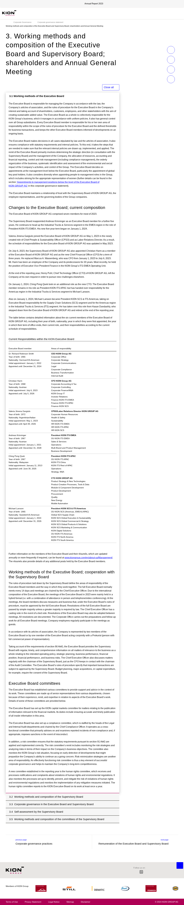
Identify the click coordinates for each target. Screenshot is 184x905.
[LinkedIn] (134, 872)
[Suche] (175, 13)
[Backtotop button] (180, 865)
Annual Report (94, 3)
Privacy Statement (33, 902)
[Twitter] (147, 872)
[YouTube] (172, 872)
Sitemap (70, 902)
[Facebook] (154, 872)
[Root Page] (6, 22)
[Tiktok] (166, 872)
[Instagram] (141, 872)
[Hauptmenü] (180, 13)
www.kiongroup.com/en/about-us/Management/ (88, 557)
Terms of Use (12, 902)
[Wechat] (160, 872)
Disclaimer (85, 902)
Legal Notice (54, 902)
